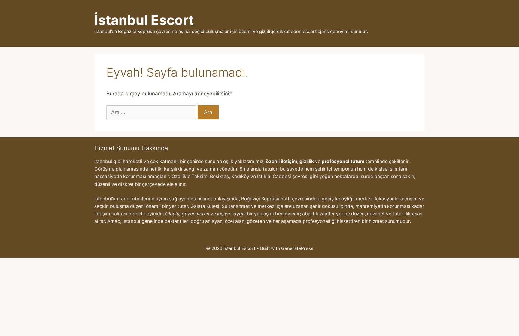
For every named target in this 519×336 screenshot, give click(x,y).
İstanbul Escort (144, 20)
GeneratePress (297, 248)
